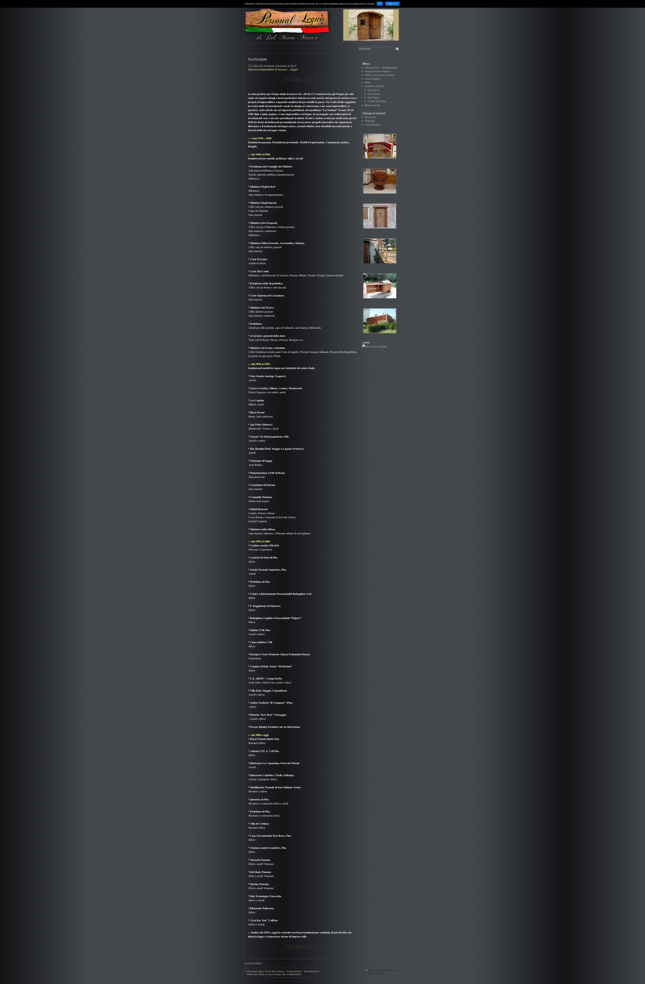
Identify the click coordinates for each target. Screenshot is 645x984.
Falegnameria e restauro (378, 71)
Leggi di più (392, 4)
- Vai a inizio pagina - (253, 962)
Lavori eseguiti (372, 78)
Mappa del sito (372, 105)
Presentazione (372, 124)
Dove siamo (374, 93)
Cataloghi (370, 120)
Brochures (370, 117)
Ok (379, 4)
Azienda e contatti (374, 86)
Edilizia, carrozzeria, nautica (380, 75)
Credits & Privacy (377, 101)
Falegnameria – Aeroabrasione (381, 67)
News (368, 82)
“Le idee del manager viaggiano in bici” (272, 65)
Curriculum (373, 90)
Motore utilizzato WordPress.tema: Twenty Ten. (382, 971)
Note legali (373, 97)
